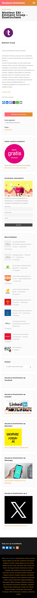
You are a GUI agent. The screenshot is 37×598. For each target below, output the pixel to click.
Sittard (5, 587)
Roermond (9, 584)
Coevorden (20, 565)
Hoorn (19, 577)
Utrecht (7, 589)
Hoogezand (12, 577)
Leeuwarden (31, 577)
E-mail (6, 218)
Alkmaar (27, 558)
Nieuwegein (6, 582)
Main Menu (34, 3)
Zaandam (24, 592)
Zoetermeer (31, 592)
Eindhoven (17, 570)
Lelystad (10, 580)
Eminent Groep (6, 9)
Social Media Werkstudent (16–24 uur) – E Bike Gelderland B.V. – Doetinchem (22, 278)
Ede (12, 570)
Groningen (17, 573)
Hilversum (23, 575)
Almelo (33, 558)
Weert (11, 592)
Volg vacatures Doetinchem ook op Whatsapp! (15, 482)
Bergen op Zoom (25, 563)
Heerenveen (30, 573)
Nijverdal (24, 582)
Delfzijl (29, 565)
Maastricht (17, 580)
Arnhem (12, 563)
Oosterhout (30, 582)
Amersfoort (23, 561)
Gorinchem (6, 573)
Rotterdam (24, 584)
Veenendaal (19, 589)
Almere (4, 561)
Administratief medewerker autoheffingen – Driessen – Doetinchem (20, 337)
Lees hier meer (6, 92)
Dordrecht (31, 568)
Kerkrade (24, 577)
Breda (32, 563)
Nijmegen (18, 582)
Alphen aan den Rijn (13, 561)
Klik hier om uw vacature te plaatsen (16, 168)
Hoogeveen (5, 577)
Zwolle (19, 594)
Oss (4, 584)
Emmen (23, 570)
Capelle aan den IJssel (9, 565)
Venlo (25, 589)
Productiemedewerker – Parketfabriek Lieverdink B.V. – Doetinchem (21, 324)
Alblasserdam (20, 558)
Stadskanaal (16, 587)
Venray (30, 589)
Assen (17, 563)
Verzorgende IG (17, 347)
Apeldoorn (6, 563)
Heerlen (5, 575)
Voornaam (7, 206)
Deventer (16, 568)
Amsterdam (30, 561)
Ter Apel (23, 587)
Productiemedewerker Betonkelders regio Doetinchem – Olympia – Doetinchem (22, 244)
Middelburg (29, 580)
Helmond (11, 575)
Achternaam (8, 212)
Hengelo (17, 575)
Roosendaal (16, 584)
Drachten (7, 570)
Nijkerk (12, 582)
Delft (25, 565)
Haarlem (24, 573)
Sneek (10, 587)
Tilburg (31, 587)
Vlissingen (5, 592)
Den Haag (10, 568)
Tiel (27, 587)
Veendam (12, 589)
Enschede (29, 570)
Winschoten (16, 592)
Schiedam (31, 584)
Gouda (12, 573)
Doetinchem (8, 130)
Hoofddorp (30, 575)
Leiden (6, 580)
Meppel (23, 580)
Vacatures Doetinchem (13, 3)
